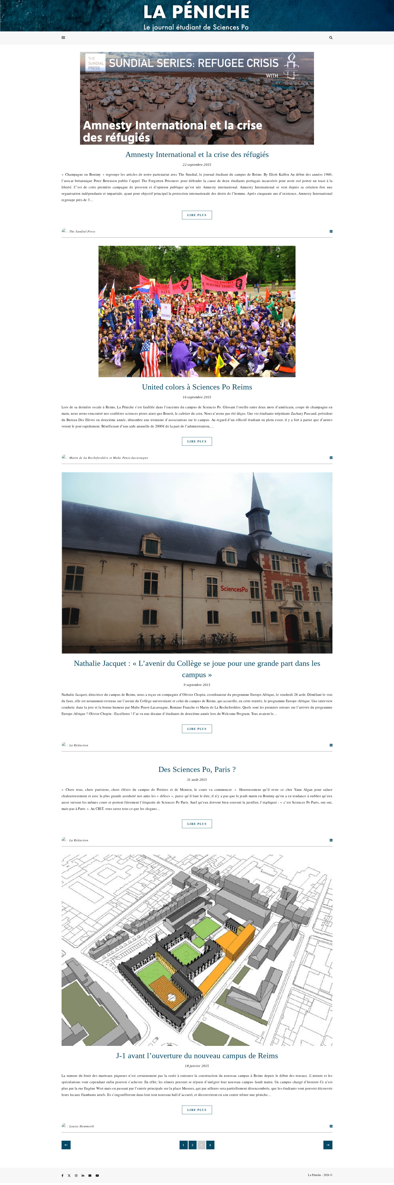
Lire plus (197, 215)
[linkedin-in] (83, 1175)
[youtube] (97, 1175)
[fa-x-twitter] (69, 1175)
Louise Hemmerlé (81, 1126)
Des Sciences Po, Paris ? (197, 769)
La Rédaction (78, 745)
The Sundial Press (82, 231)
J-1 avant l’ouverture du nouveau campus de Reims (197, 1055)
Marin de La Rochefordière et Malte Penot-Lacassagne (108, 458)
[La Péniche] (197, 15)
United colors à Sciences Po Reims (197, 386)
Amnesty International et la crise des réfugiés (197, 154)
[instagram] (76, 1175)
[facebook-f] (63, 1175)
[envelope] (90, 1175)
